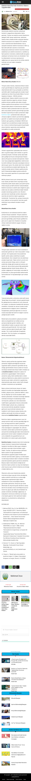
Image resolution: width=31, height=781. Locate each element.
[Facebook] (3, 567)
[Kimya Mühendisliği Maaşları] (6, 711)
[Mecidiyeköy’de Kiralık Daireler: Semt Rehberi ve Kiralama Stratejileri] (6, 736)
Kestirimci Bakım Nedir (23, 586)
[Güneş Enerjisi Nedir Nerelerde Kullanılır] (6, 763)
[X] (6, 567)
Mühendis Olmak (8, 586)
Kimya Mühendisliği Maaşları (18, 710)
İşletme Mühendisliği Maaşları (18, 704)
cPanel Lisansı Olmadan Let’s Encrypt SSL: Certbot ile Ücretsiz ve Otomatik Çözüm (19, 661)
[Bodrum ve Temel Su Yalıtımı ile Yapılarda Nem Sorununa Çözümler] (6, 670)
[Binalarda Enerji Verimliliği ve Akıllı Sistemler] (25, 598)
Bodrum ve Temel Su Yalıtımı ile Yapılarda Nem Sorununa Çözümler (19, 670)
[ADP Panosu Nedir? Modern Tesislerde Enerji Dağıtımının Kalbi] (15, 598)
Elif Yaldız (13, 664)
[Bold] (3, 635)
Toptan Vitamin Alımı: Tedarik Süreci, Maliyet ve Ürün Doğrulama (18, 687)
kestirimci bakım (6, 114)
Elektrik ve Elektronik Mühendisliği (22, 9)
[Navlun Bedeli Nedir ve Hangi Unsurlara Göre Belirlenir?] (6, 679)
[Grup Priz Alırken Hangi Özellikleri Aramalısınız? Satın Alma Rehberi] (6, 598)
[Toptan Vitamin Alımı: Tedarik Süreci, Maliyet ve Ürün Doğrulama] (6, 687)
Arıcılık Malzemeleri (15, 651)
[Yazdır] (14, 567)
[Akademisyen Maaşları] (6, 717)
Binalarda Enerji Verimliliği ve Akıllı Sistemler (25, 604)
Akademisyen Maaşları (17, 716)
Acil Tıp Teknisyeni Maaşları (18, 723)
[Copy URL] (17, 567)
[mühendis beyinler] (15, 2)
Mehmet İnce (9, 11)
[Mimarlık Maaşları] (6, 699)
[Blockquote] (7, 635)
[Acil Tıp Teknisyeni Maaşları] (6, 723)
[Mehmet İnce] (3, 11)
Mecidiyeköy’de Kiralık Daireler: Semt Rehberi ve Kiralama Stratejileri (19, 737)
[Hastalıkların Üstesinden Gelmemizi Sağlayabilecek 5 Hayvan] (6, 754)
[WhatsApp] (10, 567)
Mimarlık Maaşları (15, 698)
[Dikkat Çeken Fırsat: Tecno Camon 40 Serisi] (6, 746)
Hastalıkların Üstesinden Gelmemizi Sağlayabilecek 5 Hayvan (18, 754)
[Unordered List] (5, 635)
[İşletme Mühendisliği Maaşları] (6, 705)
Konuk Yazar (14, 673)
